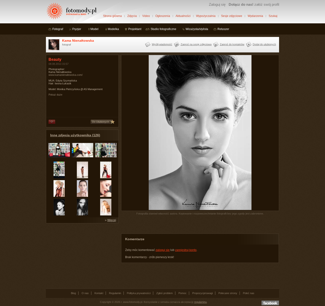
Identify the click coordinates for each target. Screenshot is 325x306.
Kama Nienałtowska (78, 40)
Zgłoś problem (164, 293)
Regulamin (115, 293)
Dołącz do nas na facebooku (270, 303)
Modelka (113, 29)
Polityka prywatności (139, 293)
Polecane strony (227, 293)
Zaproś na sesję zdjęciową (196, 44)
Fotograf (57, 29)
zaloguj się (163, 250)
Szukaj (273, 16)
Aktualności (183, 16)
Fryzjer (76, 29)
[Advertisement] (81, 255)
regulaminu (200, 302)
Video (146, 16)
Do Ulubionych (100, 121)
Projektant (134, 29)
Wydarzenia (255, 16)
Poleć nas (248, 293)
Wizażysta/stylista (197, 29)
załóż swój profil (254, 4)
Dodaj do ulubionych (264, 44)
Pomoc (182, 293)
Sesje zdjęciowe (231, 16)
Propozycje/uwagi (202, 293)
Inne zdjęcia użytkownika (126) (75, 135)
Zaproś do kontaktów (232, 44)
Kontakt (98, 293)
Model (94, 29)
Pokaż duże (55, 94)
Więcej (111, 220)
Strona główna (112, 16)
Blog (73, 293)
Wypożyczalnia (206, 16)
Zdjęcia (132, 16)
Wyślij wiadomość (162, 44)
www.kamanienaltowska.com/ (66, 74)
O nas (85, 293)
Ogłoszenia (162, 16)
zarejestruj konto (186, 250)
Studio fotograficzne (163, 29)
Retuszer (223, 29)
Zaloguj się (217, 4)
